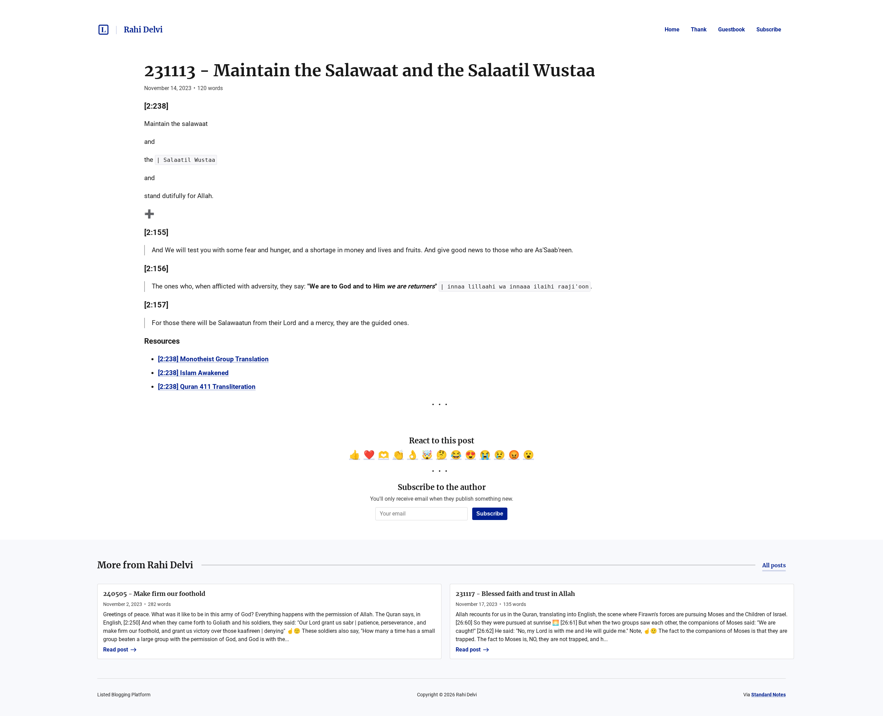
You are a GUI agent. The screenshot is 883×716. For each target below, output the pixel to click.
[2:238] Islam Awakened (193, 373)
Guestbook (731, 29)
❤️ (369, 455)
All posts (774, 565)
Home (672, 29)
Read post (115, 649)
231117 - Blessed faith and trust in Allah (515, 594)
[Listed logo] (103, 30)
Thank (699, 29)
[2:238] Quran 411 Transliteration (207, 387)
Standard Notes (768, 694)
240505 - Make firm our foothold (154, 594)
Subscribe (768, 29)
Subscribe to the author (442, 487)
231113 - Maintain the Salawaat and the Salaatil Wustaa (369, 70)
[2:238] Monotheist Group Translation (213, 359)
